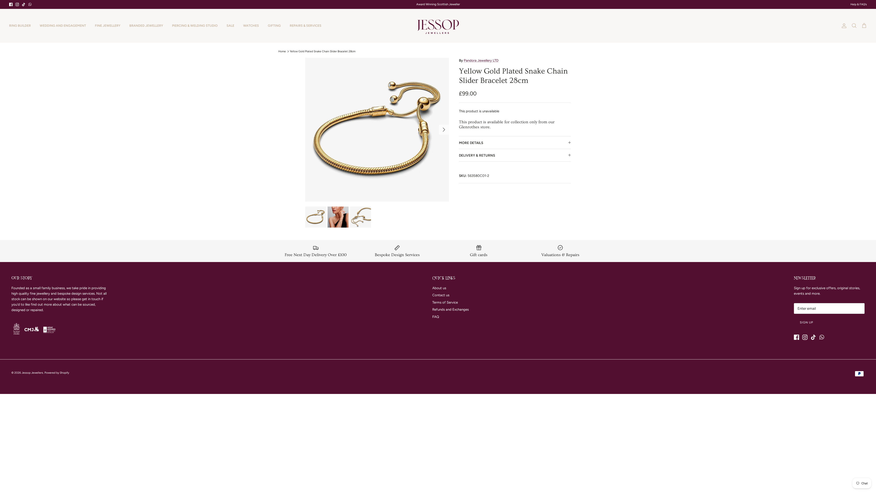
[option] (377, 130)
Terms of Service (445, 302)
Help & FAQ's (858, 4)
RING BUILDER (20, 26)
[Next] (444, 130)
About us (439, 288)
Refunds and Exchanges (450, 309)
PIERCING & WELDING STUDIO (195, 26)
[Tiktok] (23, 4)
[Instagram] (17, 4)
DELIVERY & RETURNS (477, 155)
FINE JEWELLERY (107, 26)
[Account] (843, 26)
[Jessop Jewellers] (438, 25)
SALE (230, 26)
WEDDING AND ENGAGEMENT (63, 26)
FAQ (435, 317)
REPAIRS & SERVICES (305, 26)
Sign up (806, 322)
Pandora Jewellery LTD (481, 60)
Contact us (440, 295)
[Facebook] (11, 4)
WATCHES (251, 26)
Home (282, 51)
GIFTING (274, 26)
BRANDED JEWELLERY (146, 26)
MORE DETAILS (471, 143)
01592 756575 (441, 4)
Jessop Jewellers (32, 372)
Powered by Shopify (56, 372)
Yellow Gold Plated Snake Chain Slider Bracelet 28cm (322, 51)
